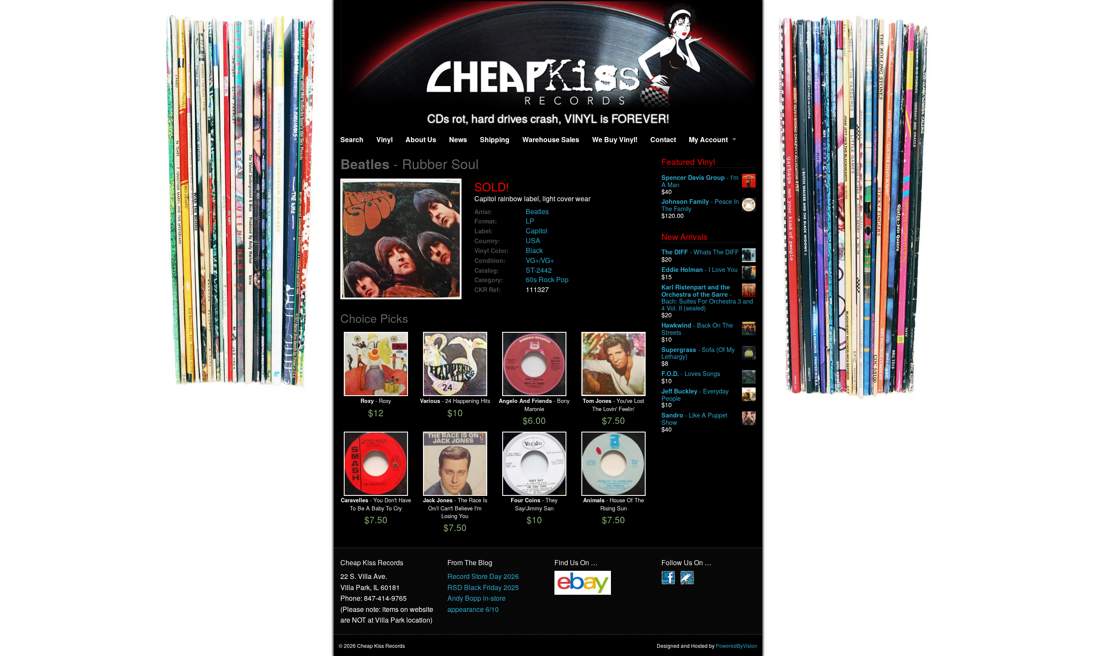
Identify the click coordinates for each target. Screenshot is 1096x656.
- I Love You (699, 269)
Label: (483, 231)
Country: (487, 241)
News (458, 139)
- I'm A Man (700, 181)
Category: (488, 280)
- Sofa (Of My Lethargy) (698, 353)
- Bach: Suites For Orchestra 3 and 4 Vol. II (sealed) (707, 297)
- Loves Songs (690, 373)
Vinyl (384, 139)
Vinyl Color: (491, 251)
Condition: (490, 260)
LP (530, 221)
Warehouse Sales (550, 139)
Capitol (537, 231)
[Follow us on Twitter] (687, 576)
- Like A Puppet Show (694, 418)
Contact (663, 139)
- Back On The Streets (697, 329)
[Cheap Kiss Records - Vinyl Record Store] (548, 56)
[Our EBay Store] (582, 582)
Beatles (537, 211)
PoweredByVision (736, 645)
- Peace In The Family (700, 205)
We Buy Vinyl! (614, 139)
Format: (485, 221)
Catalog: (486, 270)
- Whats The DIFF (700, 252)
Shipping (494, 139)
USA (533, 240)
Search (351, 139)
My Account (708, 139)
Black (534, 250)
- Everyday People (695, 395)
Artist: (483, 212)
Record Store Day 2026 (483, 576)
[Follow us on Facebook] (668, 576)
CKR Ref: (487, 290)
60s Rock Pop (547, 279)
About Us (420, 139)
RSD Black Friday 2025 (483, 587)
